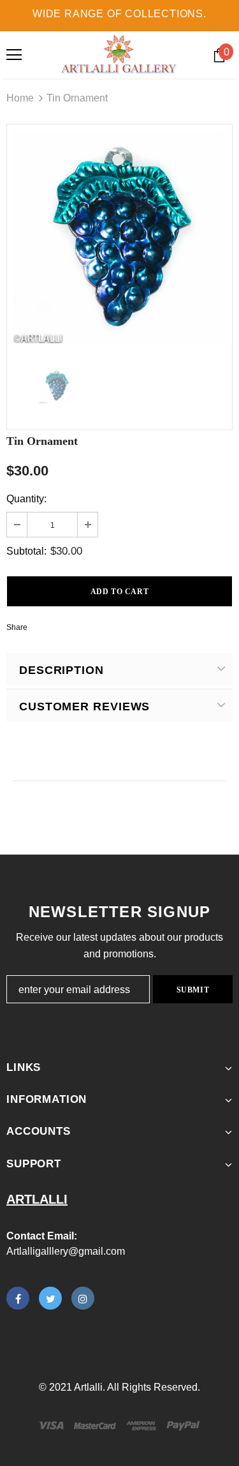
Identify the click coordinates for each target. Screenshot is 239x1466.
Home (20, 98)
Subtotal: (26, 551)
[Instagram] (82, 1298)
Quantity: (26, 498)
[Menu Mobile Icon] (14, 55)
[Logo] (119, 54)
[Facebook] (17, 1298)
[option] (119, 237)
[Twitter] (50, 1298)
